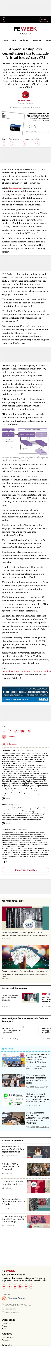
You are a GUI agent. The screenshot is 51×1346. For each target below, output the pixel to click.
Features (37, 40)
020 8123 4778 (10, 1309)
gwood (4, 805)
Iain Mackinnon (8, 830)
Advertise (6, 1340)
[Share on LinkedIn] (22, 731)
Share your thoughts (25, 870)
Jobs (14, 40)
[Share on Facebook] (10, 731)
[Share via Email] (29, 731)
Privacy (5, 1326)
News (5, 40)
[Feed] (4, 1286)
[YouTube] (26, 1286)
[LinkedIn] (20, 1286)
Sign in (44, 19)
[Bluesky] (15, 1286)
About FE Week (8, 1338)
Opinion (24, 40)
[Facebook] (9, 1286)
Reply (8, 798)
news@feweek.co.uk (12, 1312)
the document (15, 188)
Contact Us (6, 1324)
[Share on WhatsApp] (4, 731)
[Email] (31, 1286)
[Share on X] (16, 731)
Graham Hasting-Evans (11, 750)
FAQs (4, 1328)
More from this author (25, 103)
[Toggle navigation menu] (4, 19)
